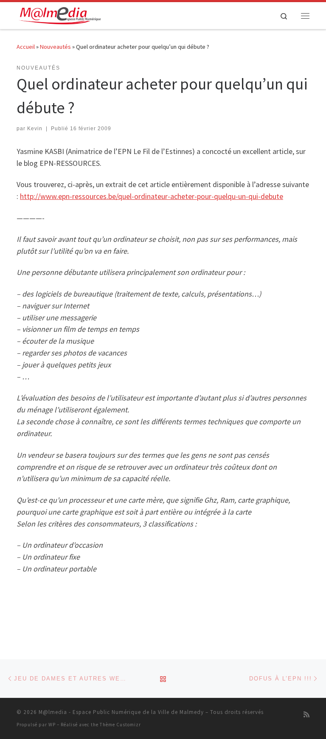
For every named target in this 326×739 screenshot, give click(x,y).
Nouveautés (55, 46)
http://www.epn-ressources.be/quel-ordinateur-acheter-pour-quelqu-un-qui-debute (151, 196)
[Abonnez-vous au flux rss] (306, 714)
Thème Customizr (120, 725)
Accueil (26, 46)
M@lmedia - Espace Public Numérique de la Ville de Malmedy (121, 712)
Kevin (34, 129)
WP (52, 725)
